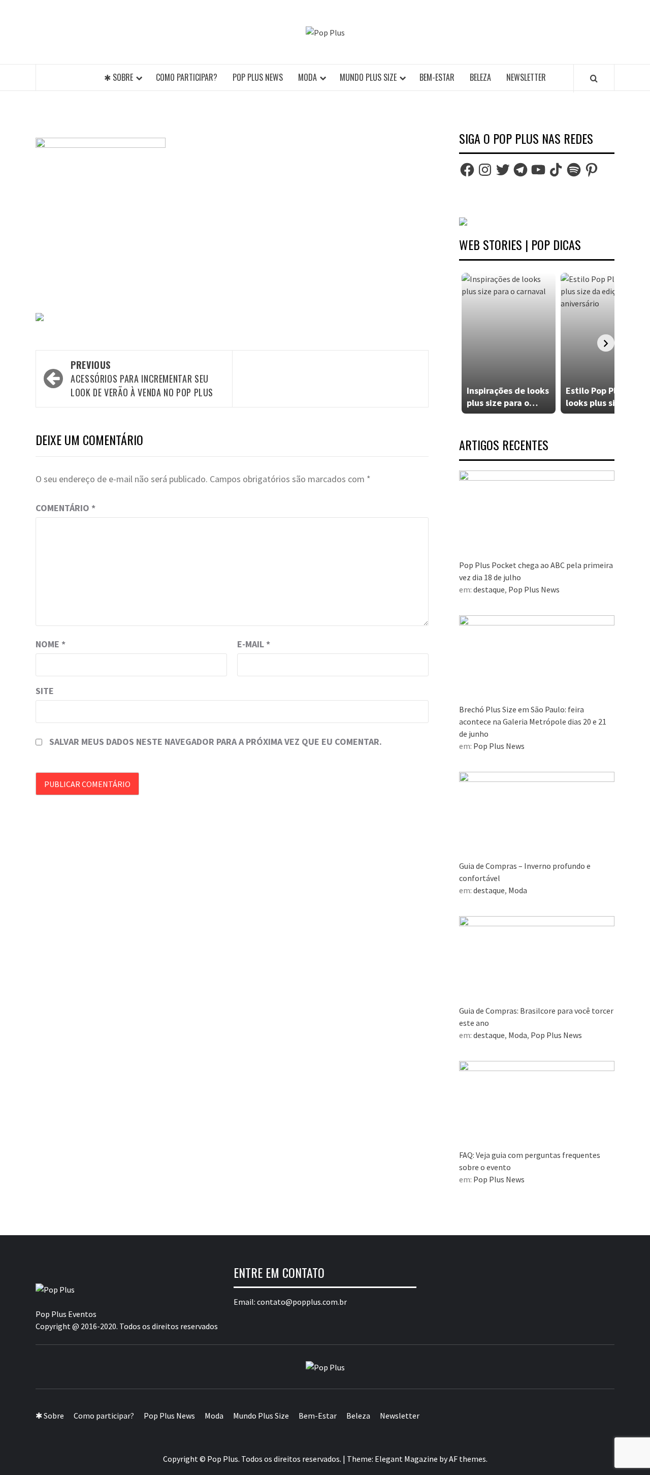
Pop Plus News (258, 77)
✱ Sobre (118, 77)
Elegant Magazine (406, 1459)
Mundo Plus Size (368, 77)
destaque (489, 589)
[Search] (594, 78)
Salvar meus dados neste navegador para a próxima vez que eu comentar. (215, 741)
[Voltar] (467, 343)
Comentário (65, 508)
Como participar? (186, 77)
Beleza (480, 77)
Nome (51, 644)
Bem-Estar (436, 77)
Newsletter (526, 77)
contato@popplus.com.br (302, 1302)
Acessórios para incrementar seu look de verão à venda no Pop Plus (142, 378)
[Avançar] (605, 343)
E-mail (253, 644)
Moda (307, 77)
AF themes (467, 1459)
